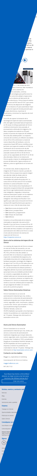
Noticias (10, 14)
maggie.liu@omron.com (11, 363)
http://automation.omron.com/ (23, 350)
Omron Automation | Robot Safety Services (16, 466)
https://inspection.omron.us (12, 237)
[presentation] (3, 6)
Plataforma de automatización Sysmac (14, 463)
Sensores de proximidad (10, 460)
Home (3, 14)
